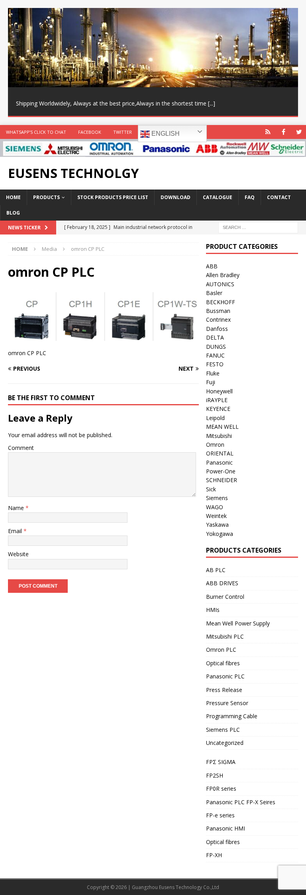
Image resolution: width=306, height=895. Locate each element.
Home (13, 197)
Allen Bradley (222, 275)
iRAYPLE (217, 400)
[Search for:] (258, 227)
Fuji (210, 382)
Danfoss (217, 328)
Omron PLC (221, 649)
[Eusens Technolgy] (153, 152)
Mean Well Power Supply (238, 623)
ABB (212, 266)
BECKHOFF (220, 302)
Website (18, 554)
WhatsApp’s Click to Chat (36, 132)
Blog (13, 212)
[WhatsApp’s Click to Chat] (268, 132)
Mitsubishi (219, 436)
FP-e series (220, 815)
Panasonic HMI (225, 828)
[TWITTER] (299, 132)
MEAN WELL (222, 426)
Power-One (220, 471)
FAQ (250, 197)
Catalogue (217, 197)
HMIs (213, 610)
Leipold (215, 418)
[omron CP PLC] (103, 336)
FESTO (215, 364)
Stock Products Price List (112, 197)
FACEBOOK (89, 132)
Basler (214, 293)
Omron (215, 444)
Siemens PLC (223, 729)
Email (16, 531)
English (165, 133)
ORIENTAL (219, 453)
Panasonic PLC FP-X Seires (240, 802)
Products (46, 197)
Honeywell (219, 391)
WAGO (214, 507)
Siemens (217, 498)
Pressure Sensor (227, 703)
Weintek (216, 516)
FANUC (215, 355)
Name (17, 508)
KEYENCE (218, 408)
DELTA (215, 337)
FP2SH (214, 775)
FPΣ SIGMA (220, 762)
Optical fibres (223, 663)
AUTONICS (220, 284)
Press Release (224, 690)
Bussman (218, 311)
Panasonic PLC (225, 676)
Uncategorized (224, 742)
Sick (211, 489)
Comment (21, 447)
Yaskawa (217, 524)
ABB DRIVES (222, 583)
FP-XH (214, 855)
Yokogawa (219, 533)
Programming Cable (231, 716)
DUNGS (216, 346)
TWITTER (122, 132)
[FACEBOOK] (283, 132)
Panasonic (219, 462)
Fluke (213, 373)
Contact (279, 197)
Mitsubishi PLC (225, 636)
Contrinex (218, 319)
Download (175, 197)
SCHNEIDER (221, 480)
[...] (211, 103)
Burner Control (225, 596)
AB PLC (216, 570)
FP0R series (221, 788)
